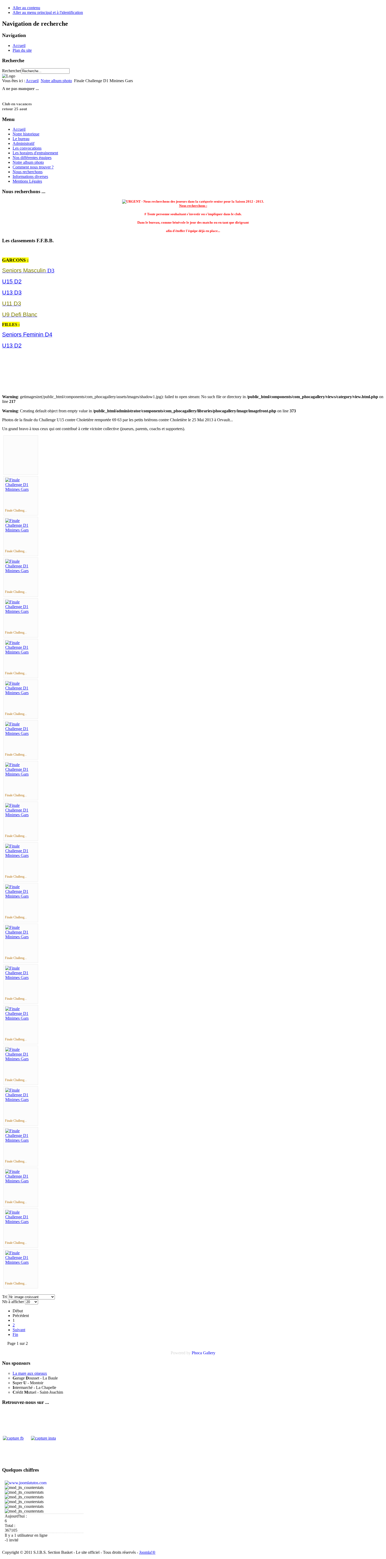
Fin (15, 1334)
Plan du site (22, 50)
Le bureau (21, 138)
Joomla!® (147, 1552)
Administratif (23, 143)
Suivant (19, 1330)
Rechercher (11, 71)
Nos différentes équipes (32, 157)
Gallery (209, 1353)
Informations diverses (30, 176)
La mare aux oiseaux (30, 1373)
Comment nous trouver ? (33, 167)
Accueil (19, 45)
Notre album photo (56, 80)
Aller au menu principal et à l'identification (48, 12)
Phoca (197, 1353)
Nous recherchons (28, 172)
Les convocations (27, 148)
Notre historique (26, 134)
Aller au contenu (26, 8)
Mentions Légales (27, 181)
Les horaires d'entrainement (35, 153)
